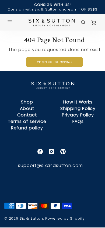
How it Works (78, 102)
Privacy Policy (78, 115)
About (27, 108)
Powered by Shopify (65, 218)
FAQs (78, 121)
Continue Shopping (54, 62)
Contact (27, 115)
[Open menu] (9, 22)
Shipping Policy (78, 108)
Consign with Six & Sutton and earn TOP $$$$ (52, 9)
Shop (27, 102)
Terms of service (27, 121)
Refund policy (27, 128)
